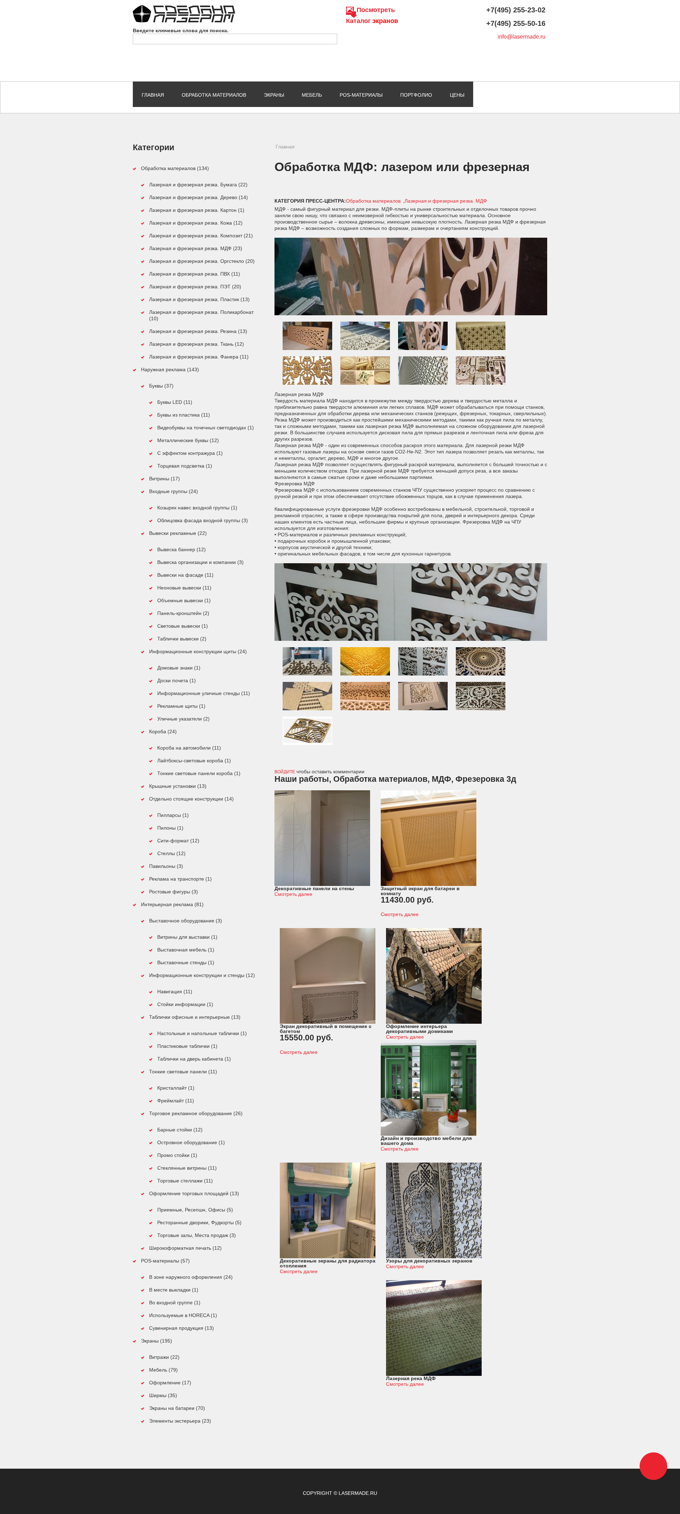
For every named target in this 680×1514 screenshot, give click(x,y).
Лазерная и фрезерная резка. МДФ (445, 201)
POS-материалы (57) (165, 1261)
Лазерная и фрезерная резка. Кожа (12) (196, 223)
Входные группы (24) (173, 491)
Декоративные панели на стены (314, 888)
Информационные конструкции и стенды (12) (202, 975)
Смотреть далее (293, 894)
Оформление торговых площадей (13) (194, 1193)
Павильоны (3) (166, 866)
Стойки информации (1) (185, 1004)
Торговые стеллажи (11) (185, 1180)
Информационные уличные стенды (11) (203, 693)
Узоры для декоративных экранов (429, 1261)
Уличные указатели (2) (183, 719)
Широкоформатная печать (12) (185, 1248)
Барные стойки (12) (180, 1129)
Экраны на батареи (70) (177, 1408)
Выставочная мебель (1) (185, 950)
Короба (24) (163, 731)
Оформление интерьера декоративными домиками (419, 1028)
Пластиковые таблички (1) (187, 1046)
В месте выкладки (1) (173, 1290)
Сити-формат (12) (178, 840)
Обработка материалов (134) (175, 168)
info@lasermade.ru (521, 37)
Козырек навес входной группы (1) (197, 507)
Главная (153, 95)
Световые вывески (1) (182, 626)
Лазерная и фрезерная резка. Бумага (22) (198, 184)
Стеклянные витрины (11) (187, 1168)
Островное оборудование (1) (191, 1142)
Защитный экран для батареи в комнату (420, 891)
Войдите (284, 771)
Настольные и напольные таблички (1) (202, 1033)
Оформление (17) (170, 1382)
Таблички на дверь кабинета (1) (194, 1059)
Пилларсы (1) (173, 815)
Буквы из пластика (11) (183, 415)
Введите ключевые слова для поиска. (180, 30)
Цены (457, 95)
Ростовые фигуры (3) (173, 891)
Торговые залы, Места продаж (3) (196, 1235)
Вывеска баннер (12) (181, 549)
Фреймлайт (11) (175, 1100)
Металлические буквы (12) (188, 440)
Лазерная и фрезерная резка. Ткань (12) (196, 344)
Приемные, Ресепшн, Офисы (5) (195, 1210)
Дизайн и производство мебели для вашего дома (426, 1140)
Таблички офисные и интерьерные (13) (194, 1017)
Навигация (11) (174, 991)
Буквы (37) (161, 386)
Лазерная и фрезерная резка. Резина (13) (198, 331)
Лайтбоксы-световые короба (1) (194, 760)
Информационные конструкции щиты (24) (198, 651)
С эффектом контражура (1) (190, 453)
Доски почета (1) (176, 680)
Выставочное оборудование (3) (185, 920)
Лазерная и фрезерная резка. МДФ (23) (195, 248)
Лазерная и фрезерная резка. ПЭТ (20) (195, 286)
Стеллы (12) (171, 853)
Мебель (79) (163, 1370)
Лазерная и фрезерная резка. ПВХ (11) (194, 274)
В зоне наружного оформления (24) (191, 1277)
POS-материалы (361, 95)
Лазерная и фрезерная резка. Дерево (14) (198, 197)
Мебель (312, 95)
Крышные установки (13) (177, 786)
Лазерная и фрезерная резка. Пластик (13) (199, 299)
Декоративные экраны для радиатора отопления (327, 1263)
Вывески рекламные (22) (178, 533)
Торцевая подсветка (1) (184, 466)
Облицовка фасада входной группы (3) (202, 520)
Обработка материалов (214, 95)
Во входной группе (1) (174, 1302)
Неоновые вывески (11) (184, 588)
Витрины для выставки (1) (187, 937)
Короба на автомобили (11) (189, 748)
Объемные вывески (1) (184, 600)
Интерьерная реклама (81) (172, 904)
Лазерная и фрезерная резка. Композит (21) (201, 235)
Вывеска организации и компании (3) (200, 562)
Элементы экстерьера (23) (180, 1421)
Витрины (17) (164, 478)
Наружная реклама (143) (170, 369)
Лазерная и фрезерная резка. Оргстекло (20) (202, 261)
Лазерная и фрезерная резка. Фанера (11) (199, 357)
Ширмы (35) (163, 1395)
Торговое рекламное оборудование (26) (196, 1113)
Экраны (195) (156, 1341)
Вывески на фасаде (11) (185, 575)
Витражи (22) (164, 1357)
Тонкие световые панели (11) (183, 1071)
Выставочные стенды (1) (185, 962)
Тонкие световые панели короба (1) (198, 773)
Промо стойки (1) (177, 1155)
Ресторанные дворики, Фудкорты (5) (199, 1222)
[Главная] (184, 8)
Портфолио (416, 95)
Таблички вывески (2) (181, 639)
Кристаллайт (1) (175, 1088)
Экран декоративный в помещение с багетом (326, 1028)
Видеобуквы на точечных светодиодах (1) (205, 427)
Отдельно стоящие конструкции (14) (191, 799)
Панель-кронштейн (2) (183, 613)
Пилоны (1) (170, 828)
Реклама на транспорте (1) (180, 879)
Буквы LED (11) (174, 402)
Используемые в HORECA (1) (183, 1315)
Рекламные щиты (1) (181, 706)
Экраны (274, 95)
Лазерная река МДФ (411, 1378)
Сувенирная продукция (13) (181, 1328)
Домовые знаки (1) (178, 668)
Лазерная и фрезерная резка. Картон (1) (196, 210)
